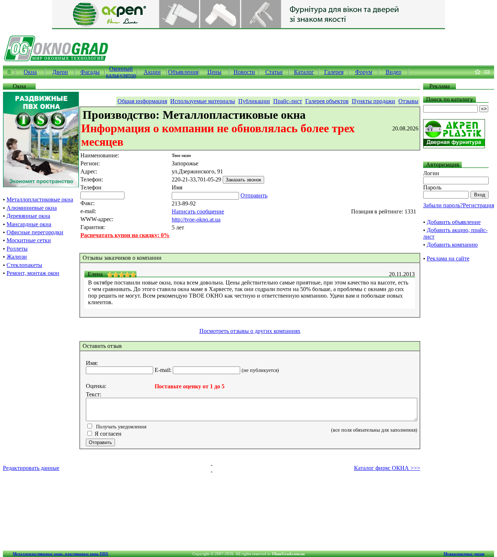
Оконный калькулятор (121, 72)
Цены (214, 72)
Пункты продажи (373, 101)
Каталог (304, 72)
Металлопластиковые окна (40, 199)
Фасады (90, 72)
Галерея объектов (327, 101)
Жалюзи (17, 257)
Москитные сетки (29, 240)
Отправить (253, 195)
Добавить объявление (454, 222)
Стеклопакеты (24, 265)
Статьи (274, 72)
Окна (30, 72)
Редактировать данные (31, 468)
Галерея (333, 72)
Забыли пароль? (443, 205)
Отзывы (408, 101)
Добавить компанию (452, 245)
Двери (60, 72)
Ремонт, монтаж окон (33, 273)
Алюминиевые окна (32, 208)
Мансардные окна (29, 224)
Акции (152, 72)
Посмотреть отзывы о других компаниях (250, 331)
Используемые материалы (202, 101)
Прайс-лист (287, 101)
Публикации (254, 101)
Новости (244, 72)
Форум (363, 72)
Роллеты (17, 249)
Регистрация (478, 205)
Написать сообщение (198, 211)
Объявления (183, 72)
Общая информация (142, 101)
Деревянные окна (28, 216)
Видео (393, 72)
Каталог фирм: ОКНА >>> (387, 468)
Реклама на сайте (448, 258)
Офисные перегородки (35, 232)
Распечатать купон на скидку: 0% (125, 235)
